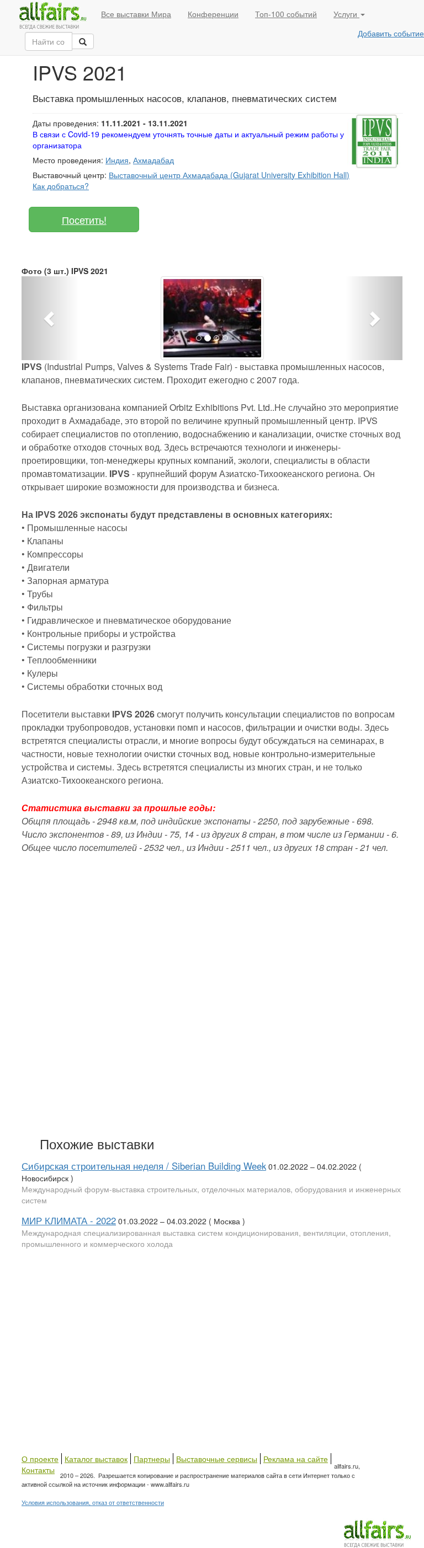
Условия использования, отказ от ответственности (93, 1502)
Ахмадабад (153, 159)
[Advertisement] (182, 1006)
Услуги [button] (346, 13)
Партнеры (152, 1458)
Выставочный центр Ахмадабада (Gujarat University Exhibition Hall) (229, 174)
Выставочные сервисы (216, 1458)
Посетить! (84, 219)
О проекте (40, 1458)
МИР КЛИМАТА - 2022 (69, 1220)
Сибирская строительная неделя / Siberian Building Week (144, 1165)
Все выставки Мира (136, 13)
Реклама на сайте (295, 1458)
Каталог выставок (96, 1458)
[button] (50, 318)
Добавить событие (391, 33)
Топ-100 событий (286, 13)
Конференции (213, 13)
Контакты (38, 1469)
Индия (117, 159)
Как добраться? (61, 185)
